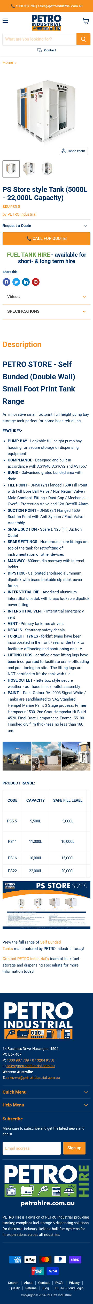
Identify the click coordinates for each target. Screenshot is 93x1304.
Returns (31, 1288)
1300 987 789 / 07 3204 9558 (30, 1060)
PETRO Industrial (21, 214)
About (28, 1283)
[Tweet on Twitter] (16, 282)
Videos (13, 296)
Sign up (74, 1147)
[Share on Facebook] (6, 282)
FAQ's (59, 1283)
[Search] (83, 39)
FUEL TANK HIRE (29, 255)
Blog (45, 1288)
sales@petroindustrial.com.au (30, 1066)
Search (13, 1283)
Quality (15, 1288)
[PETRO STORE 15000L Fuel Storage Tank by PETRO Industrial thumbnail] (29, 169)
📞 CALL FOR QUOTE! (46, 238)
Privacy (74, 1283)
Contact (44, 1283)
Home (8, 62)
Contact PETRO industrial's (26, 958)
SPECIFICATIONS (23, 311)
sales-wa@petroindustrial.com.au (33, 1077)
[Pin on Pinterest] (36, 282)
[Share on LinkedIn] (26, 282)
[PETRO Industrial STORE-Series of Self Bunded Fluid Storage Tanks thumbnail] (11, 169)
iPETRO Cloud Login (69, 1288)
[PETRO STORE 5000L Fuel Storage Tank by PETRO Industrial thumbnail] (47, 169)
